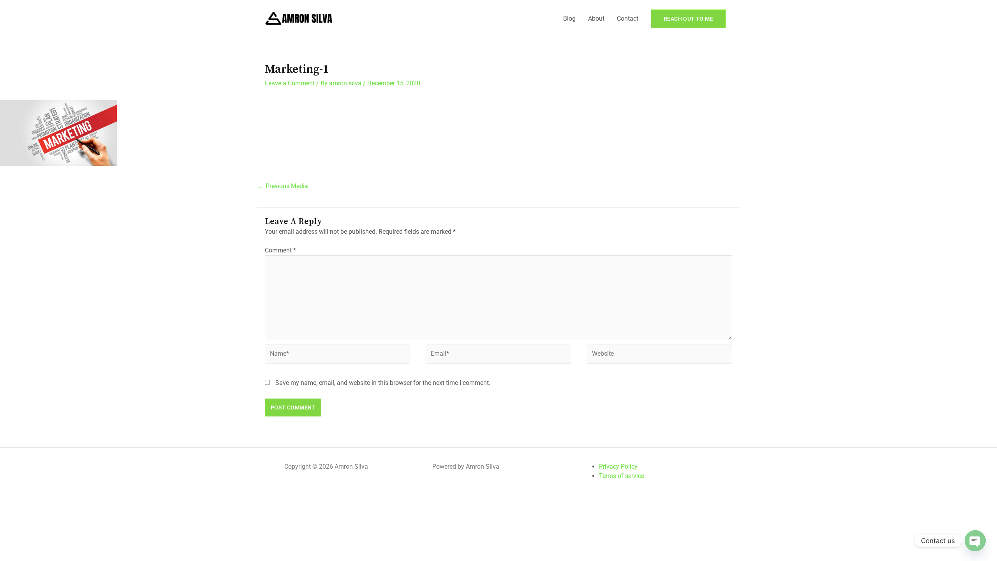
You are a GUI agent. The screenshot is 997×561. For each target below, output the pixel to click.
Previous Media (283, 186)
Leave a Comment (290, 83)
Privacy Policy (618, 466)
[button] (688, 18)
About (596, 18)
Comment (280, 250)
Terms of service (621, 476)
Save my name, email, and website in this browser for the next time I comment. (382, 382)
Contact (627, 18)
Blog (569, 18)
